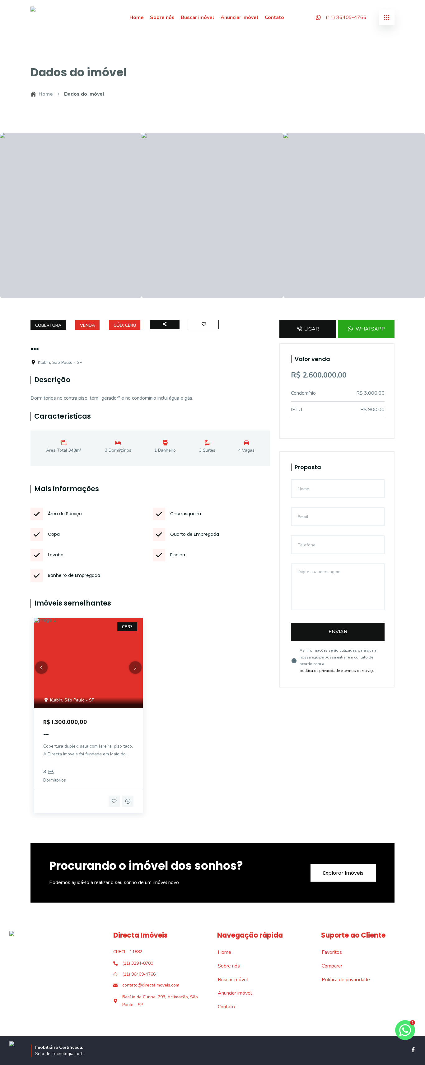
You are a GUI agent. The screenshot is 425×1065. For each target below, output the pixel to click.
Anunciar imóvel (240, 17)
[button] (41, 667)
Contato (274, 17)
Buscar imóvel (197, 17)
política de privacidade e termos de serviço (337, 670)
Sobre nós (162, 17)
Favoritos (328, 952)
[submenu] (387, 17)
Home (136, 17)
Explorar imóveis (343, 873)
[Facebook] (413, 1049)
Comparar (328, 966)
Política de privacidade (342, 979)
